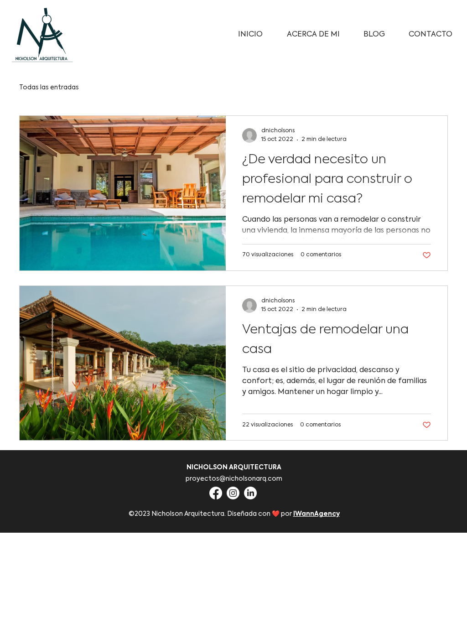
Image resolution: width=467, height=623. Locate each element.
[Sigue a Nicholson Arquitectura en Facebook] (215, 493)
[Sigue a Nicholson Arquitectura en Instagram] (233, 493)
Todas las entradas (49, 87)
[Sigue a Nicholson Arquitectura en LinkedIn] (250, 493)
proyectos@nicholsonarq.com (234, 479)
